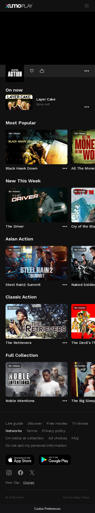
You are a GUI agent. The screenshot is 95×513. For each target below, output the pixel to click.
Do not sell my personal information (36, 445)
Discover (35, 423)
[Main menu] (86, 5)
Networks (14, 431)
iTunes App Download (20, 461)
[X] (32, 472)
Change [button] (28, 482)
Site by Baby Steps (76, 497)
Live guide (14, 423)
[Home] (19, 6)
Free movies (57, 423)
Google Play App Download (55, 461)
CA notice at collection (25, 438)
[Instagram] (9, 472)
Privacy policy (53, 431)
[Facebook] (20, 472)
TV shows (80, 423)
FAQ (74, 438)
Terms (31, 431)
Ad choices (57, 438)
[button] (47, 102)
